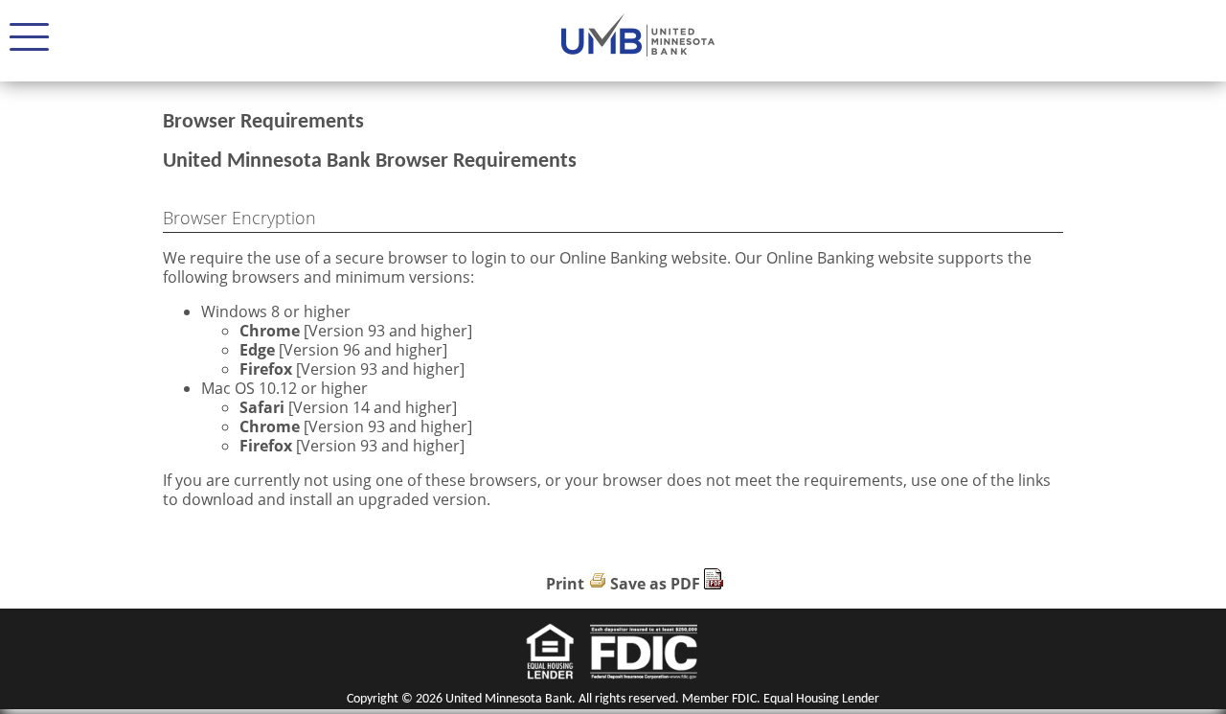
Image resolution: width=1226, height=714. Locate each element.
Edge (257, 349)
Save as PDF (655, 583)
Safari (261, 407)
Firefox (265, 369)
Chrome (269, 330)
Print (565, 583)
